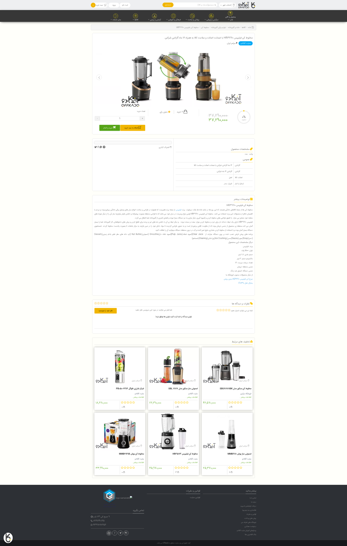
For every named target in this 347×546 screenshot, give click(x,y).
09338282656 (99, 525)
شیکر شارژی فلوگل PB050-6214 (130, 388)
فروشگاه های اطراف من (248, 522)
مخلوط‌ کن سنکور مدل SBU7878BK (235, 388)
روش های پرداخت (250, 518)
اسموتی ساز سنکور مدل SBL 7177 (183, 388)
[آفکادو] (247, 5)
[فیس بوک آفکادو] (114, 533)
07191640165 (99, 521)
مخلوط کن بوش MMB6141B (131, 454)
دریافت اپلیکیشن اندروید (248, 506)
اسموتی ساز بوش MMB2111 (239, 454)
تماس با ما (253, 498)
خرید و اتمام (108, 128)
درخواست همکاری (250, 526)
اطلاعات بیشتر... (245, 397)
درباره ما (253, 502)
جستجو (168, 5)
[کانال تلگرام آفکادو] (120, 533)
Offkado (166, 543)
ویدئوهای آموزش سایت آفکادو (246, 530)
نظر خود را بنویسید (106, 310)
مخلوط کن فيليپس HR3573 (185, 454)
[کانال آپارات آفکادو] (109, 533)
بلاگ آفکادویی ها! (250, 534)
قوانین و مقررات (251, 514)
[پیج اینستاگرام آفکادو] (126, 533)
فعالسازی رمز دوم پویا (249, 510)
